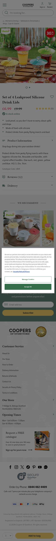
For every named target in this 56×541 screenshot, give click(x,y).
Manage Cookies (28, 279)
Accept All (28, 287)
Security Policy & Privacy (21, 271)
